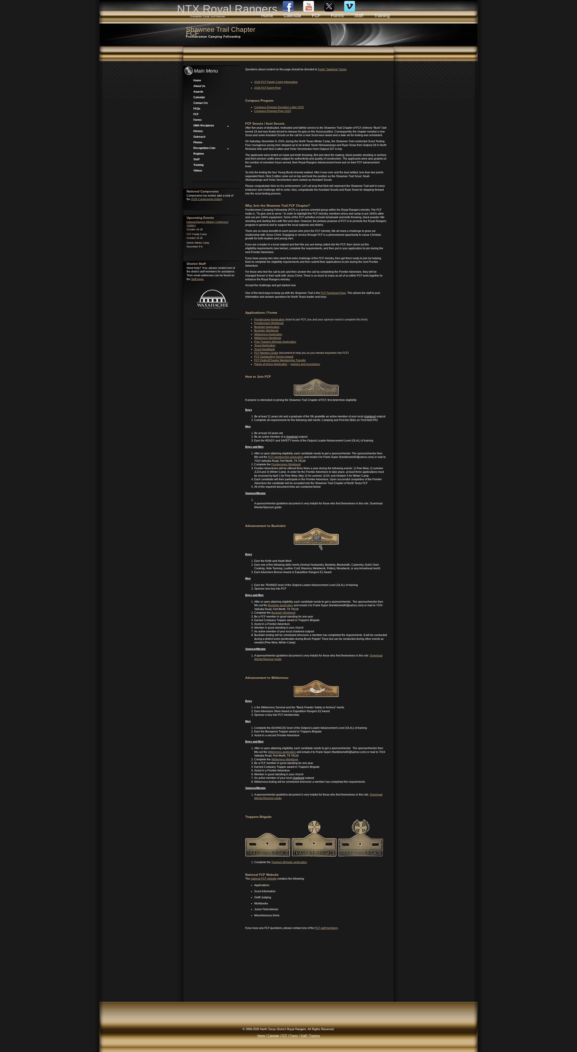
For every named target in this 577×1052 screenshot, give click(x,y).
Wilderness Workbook (267, 338)
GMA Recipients (203, 125)
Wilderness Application (268, 334)
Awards (198, 91)
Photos (197, 142)
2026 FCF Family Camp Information (276, 82)
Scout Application (264, 345)
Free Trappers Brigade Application (275, 341)
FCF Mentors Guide (266, 352)
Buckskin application (280, 605)
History (198, 131)
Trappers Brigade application (289, 862)
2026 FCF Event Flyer (267, 87)
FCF (196, 114)
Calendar (199, 97)
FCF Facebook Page (333, 293)
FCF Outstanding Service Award (273, 356)
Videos (197, 170)
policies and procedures (305, 364)
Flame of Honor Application (270, 364)
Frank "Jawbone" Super (332, 69)
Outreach (199, 136)
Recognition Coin (204, 148)
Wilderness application (282, 752)
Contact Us (200, 103)
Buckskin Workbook (266, 330)
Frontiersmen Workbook (269, 323)
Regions (198, 153)
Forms (197, 119)
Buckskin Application (266, 327)
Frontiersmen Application (269, 319)
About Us (199, 86)
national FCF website (264, 878)
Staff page (197, 279)
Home (197, 80)
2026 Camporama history (206, 199)
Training (198, 165)
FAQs (196, 108)
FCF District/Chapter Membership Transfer (280, 360)
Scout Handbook (264, 349)
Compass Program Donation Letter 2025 (279, 107)
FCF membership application (285, 457)
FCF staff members (326, 928)
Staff (196, 159)
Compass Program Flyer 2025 (272, 111)
